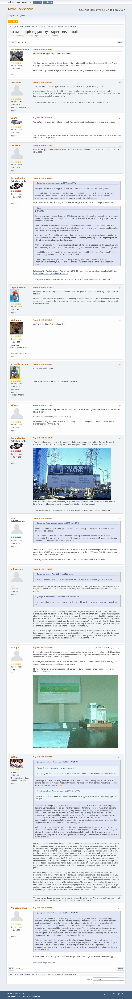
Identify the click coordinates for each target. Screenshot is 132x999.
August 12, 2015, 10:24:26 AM (42, 438)
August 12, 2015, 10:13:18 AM (42, 405)
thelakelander (17, 178)
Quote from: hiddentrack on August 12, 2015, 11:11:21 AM (57, 762)
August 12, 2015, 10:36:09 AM (42, 518)
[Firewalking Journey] (11, 933)
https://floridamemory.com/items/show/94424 (85, 502)
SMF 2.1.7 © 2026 (12, 994)
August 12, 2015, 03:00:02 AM (42, 49)
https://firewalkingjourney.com (44, 963)
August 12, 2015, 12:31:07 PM (42, 757)
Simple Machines (24, 994)
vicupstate (15, 82)
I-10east (14, 405)
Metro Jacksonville (20, 9)
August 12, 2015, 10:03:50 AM (42, 364)
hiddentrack (16, 569)
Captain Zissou (18, 287)
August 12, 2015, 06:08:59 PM (42, 908)
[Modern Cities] (11, 200)
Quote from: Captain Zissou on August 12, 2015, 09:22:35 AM (58, 523)
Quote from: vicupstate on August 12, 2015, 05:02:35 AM (56, 183)
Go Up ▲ (122, 994)
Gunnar (14, 117)
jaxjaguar (15, 647)
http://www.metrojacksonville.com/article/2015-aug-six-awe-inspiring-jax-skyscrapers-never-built (81, 70)
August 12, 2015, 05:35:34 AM (42, 118)
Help (103, 994)
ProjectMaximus (18, 907)
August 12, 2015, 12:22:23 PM (42, 648)
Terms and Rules (112, 994)
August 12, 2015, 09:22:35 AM (42, 287)
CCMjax (14, 757)
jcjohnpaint (16, 320)
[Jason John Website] (11, 350)
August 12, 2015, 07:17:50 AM (42, 178)
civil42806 (15, 145)
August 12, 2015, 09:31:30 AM (42, 320)
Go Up (11, 969)
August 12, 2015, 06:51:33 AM (42, 145)
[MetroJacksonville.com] (11, 71)
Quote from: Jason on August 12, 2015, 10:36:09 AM (55, 574)
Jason (13, 518)
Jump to (89, 979)
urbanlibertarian (19, 364)
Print (120, 42)
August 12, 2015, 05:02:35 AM (42, 82)
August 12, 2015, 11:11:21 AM (42, 569)
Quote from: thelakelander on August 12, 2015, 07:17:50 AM (58, 597)
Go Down (12, 42)
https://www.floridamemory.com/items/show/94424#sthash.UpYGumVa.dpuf (64, 504)
